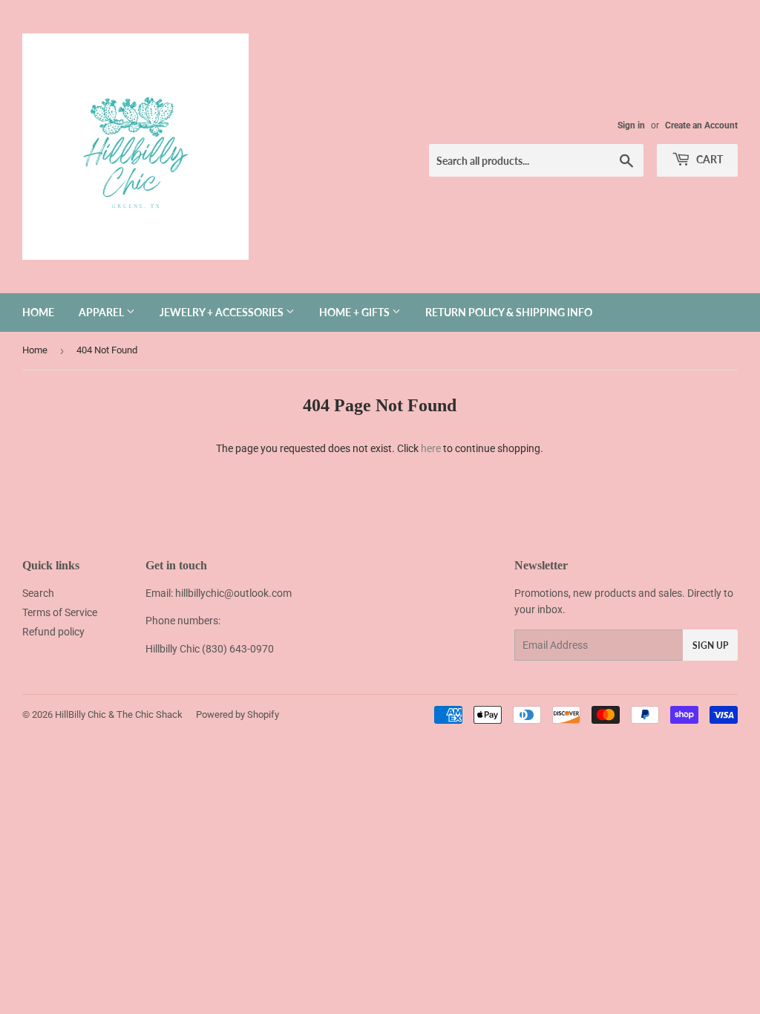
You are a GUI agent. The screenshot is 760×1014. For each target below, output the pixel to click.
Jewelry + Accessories (223, 312)
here (431, 448)
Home (38, 312)
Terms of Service (59, 612)
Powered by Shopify (237, 714)
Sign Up (710, 645)
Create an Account (701, 125)
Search (38, 593)
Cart (708, 159)
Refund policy (53, 632)
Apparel (102, 312)
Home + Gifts (355, 312)
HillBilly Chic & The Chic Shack (119, 714)
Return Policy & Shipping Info (508, 312)
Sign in (631, 125)
